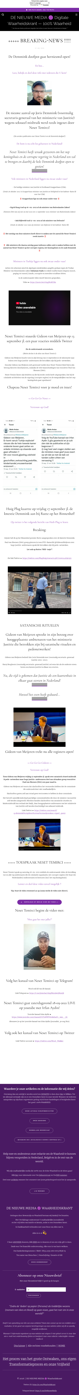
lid (23, 1094)
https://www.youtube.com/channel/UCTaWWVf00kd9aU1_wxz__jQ (39, 1017)
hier (61, 1094)
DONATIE (45, 1094)
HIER (35, 1242)
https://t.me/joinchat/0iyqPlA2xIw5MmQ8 (46, 993)
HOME (61, 1345)
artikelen (14, 1180)
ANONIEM (17, 1242)
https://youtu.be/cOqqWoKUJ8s (43, 282)
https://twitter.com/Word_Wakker (49, 1041)
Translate (46, 5)
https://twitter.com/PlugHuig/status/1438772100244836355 (46, 558)
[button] (3, 14)
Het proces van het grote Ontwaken (31, 1359)
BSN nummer (61, 1175)
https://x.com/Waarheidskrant (44, 1385)
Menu (76, 14)
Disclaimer (19, 1345)
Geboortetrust (45, 1175)
